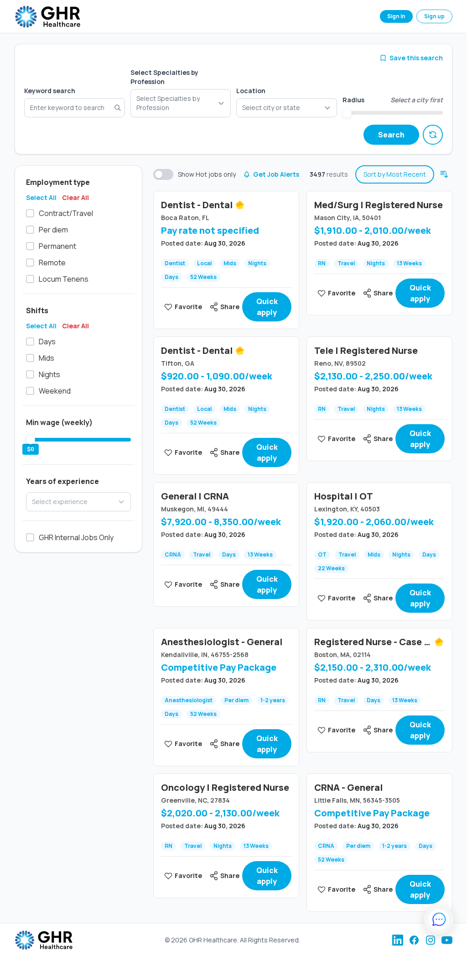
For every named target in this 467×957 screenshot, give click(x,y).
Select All (41, 197)
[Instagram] (430, 940)
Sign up (434, 16)
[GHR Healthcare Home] (47, 16)
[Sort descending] (444, 174)
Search (391, 135)
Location (250, 90)
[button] (286, 107)
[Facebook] (414, 940)
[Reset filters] (433, 135)
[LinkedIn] (397, 940)
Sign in (396, 16)
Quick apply (267, 306)
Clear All (75, 197)
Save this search (416, 57)
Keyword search (49, 90)
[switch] (163, 174)
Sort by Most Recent (394, 174)
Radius (353, 99)
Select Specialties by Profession (164, 77)
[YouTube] (446, 940)
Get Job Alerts (276, 174)
